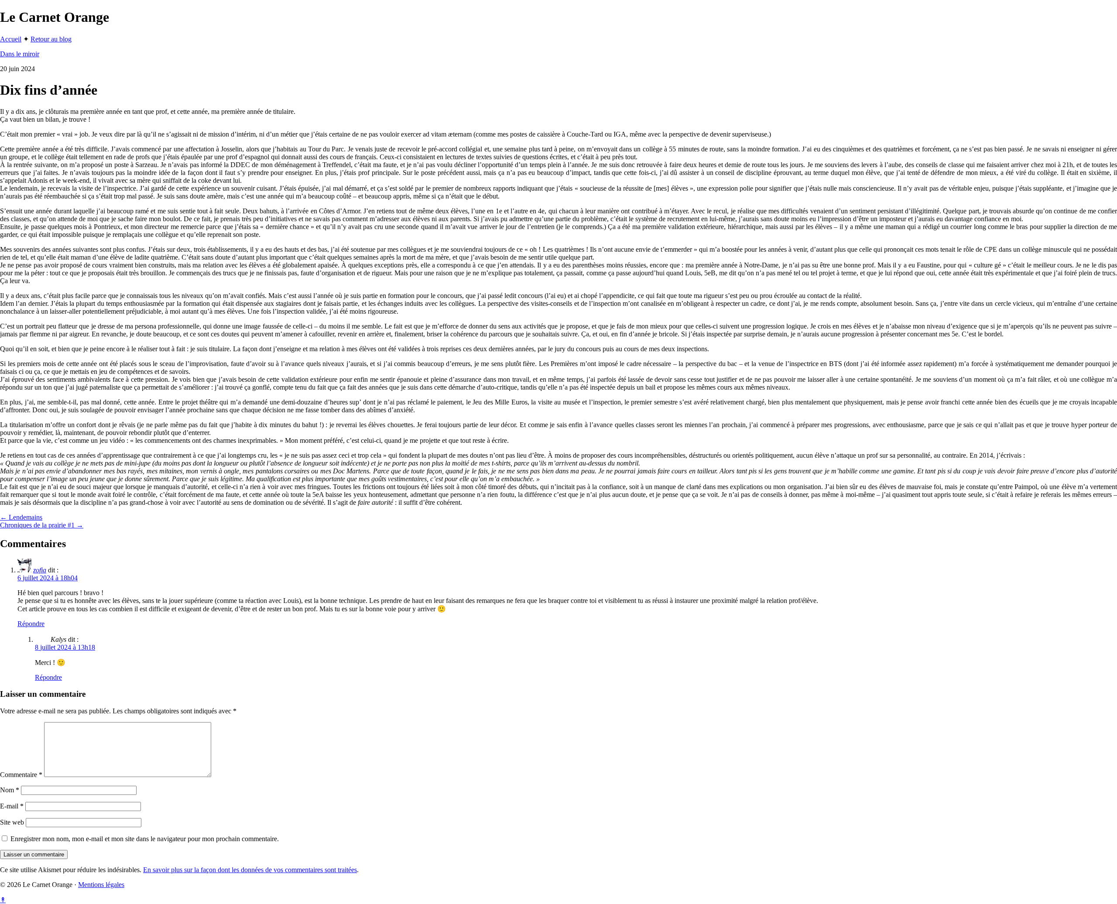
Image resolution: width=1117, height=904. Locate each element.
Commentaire (21, 774)
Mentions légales (101, 884)
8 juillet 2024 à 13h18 (65, 647)
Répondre (31, 623)
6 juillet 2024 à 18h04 (47, 578)
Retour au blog (51, 39)
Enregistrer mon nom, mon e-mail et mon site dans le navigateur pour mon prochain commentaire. (144, 838)
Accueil (10, 39)
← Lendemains (21, 517)
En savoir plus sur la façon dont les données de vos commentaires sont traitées (250, 869)
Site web (12, 822)
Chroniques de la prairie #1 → (41, 525)
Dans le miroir (19, 54)
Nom (9, 790)
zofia (39, 570)
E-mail (12, 806)
